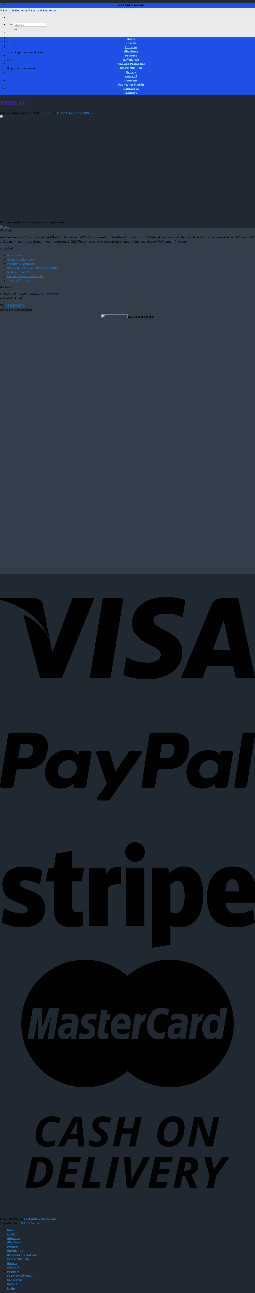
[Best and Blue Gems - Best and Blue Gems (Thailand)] (28, 10)
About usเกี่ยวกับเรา (131, 49)
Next (4, 226)
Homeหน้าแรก (131, 41)
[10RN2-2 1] (52, 218)
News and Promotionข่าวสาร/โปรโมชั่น (131, 66)
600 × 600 (46, 113)
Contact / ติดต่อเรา (18, 280)
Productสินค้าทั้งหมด (131, 57)
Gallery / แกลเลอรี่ (18, 272)
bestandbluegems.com (40, 1219)
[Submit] (15, 29)
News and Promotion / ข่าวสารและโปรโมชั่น (33, 268)
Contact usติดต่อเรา (131, 91)
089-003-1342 (15, 305)
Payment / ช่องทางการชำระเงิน (25, 276)
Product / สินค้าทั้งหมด (21, 264)
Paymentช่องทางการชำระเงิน (131, 82)
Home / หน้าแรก (17, 255)
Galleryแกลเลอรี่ (131, 74)
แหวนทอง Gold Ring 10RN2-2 (75, 113)
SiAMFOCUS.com (28, 1223)
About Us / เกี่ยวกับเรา (20, 259)
